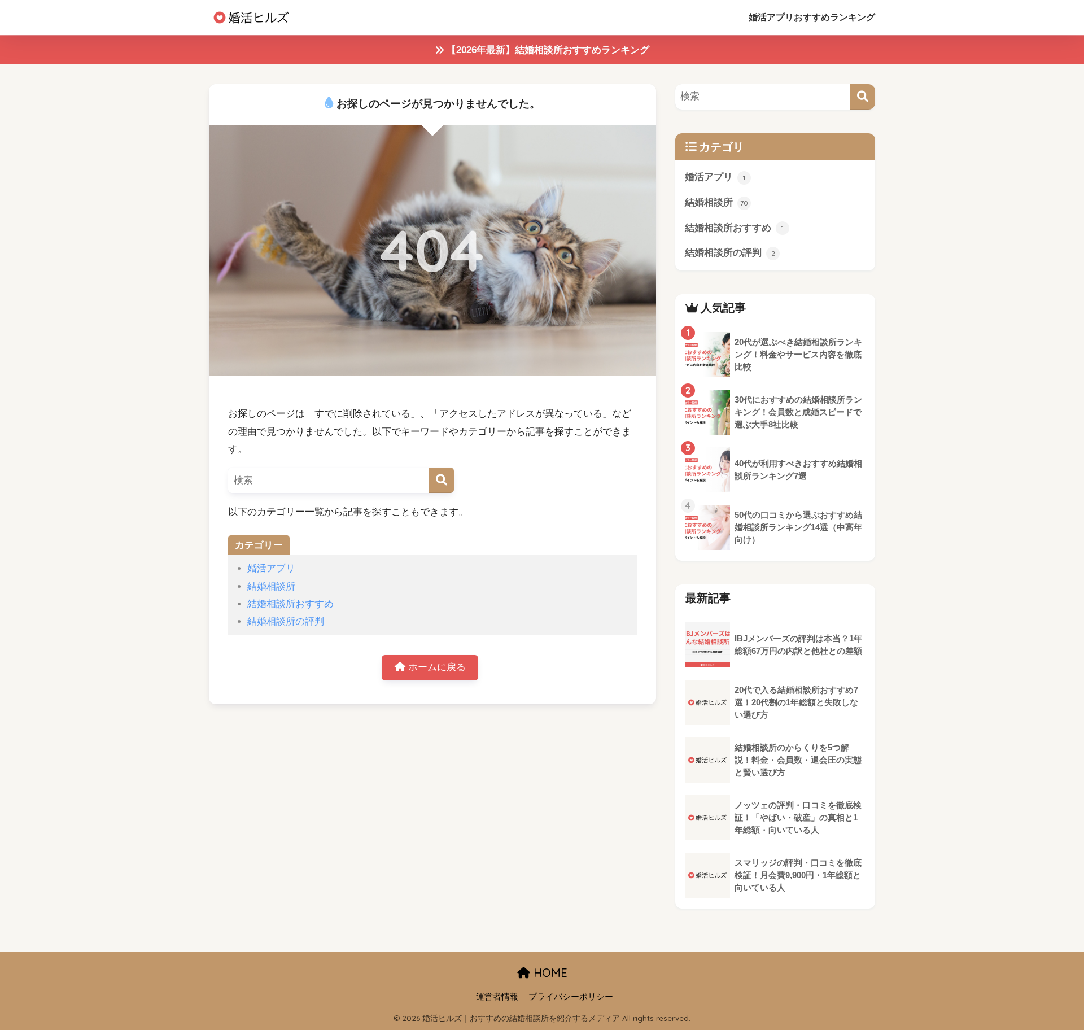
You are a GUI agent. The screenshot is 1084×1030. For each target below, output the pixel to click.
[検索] (441, 480)
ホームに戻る (435, 667)
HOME (548, 973)
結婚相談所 (271, 586)
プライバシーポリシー (570, 996)
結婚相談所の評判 (285, 621)
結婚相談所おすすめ (290, 604)
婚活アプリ (271, 568)
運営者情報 (497, 996)
